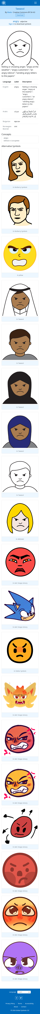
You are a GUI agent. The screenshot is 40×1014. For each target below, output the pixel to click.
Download (20, 15)
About (16, 1007)
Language (12, 992)
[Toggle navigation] (35, 3)
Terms (20, 1003)
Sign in (11, 24)
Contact (23, 1007)
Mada (9, 12)
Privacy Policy (10, 1003)
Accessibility (29, 1003)
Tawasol (20, 8)
